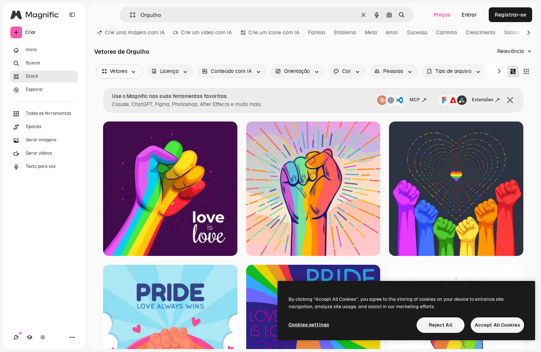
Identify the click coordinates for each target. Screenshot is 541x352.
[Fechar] (510, 100)
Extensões (482, 100)
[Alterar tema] (43, 337)
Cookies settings (309, 324)
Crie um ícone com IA (273, 32)
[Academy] (29, 337)
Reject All (440, 325)
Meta (371, 32)
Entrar (469, 14)
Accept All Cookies (497, 325)
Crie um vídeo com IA (206, 32)
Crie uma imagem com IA (135, 32)
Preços (442, 14)
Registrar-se (510, 14)
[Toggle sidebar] (72, 15)
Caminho (446, 32)
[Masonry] (513, 71)
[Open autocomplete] (130, 15)
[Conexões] (16, 337)
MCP (415, 100)
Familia (316, 32)
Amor (392, 32)
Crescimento (480, 32)
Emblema (345, 32)
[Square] (526, 71)
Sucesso (417, 32)
